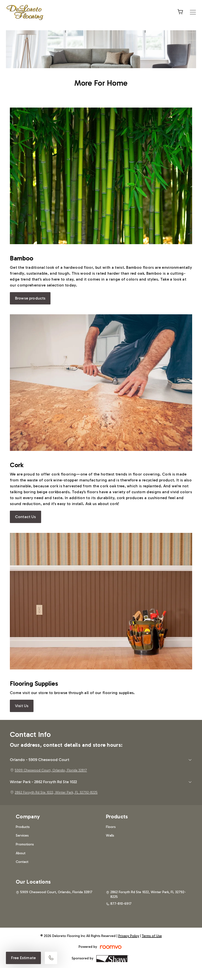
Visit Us (21, 705)
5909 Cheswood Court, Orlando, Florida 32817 (51, 770)
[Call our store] (51, 958)
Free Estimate (23, 957)
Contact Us (25, 516)
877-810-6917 (121, 904)
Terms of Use (152, 936)
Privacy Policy (128, 936)
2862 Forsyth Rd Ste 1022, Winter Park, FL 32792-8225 (56, 792)
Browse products (30, 298)
